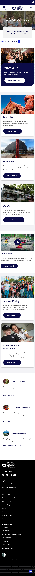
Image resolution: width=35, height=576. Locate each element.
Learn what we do (13, 220)
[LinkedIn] (7, 475)
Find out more (11, 131)
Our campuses (6, 494)
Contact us (5, 527)
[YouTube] (14, 475)
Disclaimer (4, 562)
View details (11, 175)
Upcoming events (14, 80)
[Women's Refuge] (4, 556)
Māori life (8, 117)
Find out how (11, 362)
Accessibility (4, 559)
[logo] (17, 8)
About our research (7, 491)
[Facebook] (3, 475)
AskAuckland (5, 530)
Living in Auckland (18, 433)
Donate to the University (8, 537)
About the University (7, 484)
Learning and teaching (8, 501)
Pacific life (8, 161)
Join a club (6, 253)
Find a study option (7, 505)
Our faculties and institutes (9, 487)
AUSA (6, 206)
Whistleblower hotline (7, 548)
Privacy (18, 559)
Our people (5, 508)
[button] (33, 2)
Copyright (11, 559)
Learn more (8, 266)
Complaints (5, 541)
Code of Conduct (18, 381)
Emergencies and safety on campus (11, 534)
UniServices (5, 518)
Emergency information (20, 407)
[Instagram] (11, 475)
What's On (11, 68)
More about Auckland (11, 445)
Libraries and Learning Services (10, 498)
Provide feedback (6, 544)
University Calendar (7, 511)
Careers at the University (8, 515)
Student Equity (11, 301)
